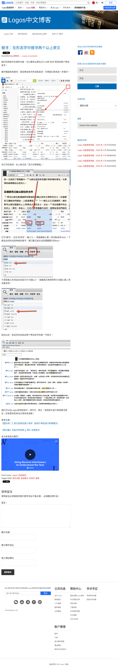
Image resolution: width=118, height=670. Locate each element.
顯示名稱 (5, 532)
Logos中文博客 (29, 20)
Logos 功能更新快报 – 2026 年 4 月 (91, 155)
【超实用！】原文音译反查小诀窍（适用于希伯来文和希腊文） (30, 423)
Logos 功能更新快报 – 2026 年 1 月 (91, 166)
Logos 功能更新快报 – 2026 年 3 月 (91, 161)
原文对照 (16, 478)
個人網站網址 (7, 558)
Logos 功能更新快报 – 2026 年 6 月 (91, 150)
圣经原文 (24, 478)
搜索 (37, 478)
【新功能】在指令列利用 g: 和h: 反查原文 (20, 430)
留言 (4, 503)
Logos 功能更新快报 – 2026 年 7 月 (91, 145)
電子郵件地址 (7, 545)
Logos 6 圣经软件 (19, 475)
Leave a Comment (29, 56)
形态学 (32, 478)
